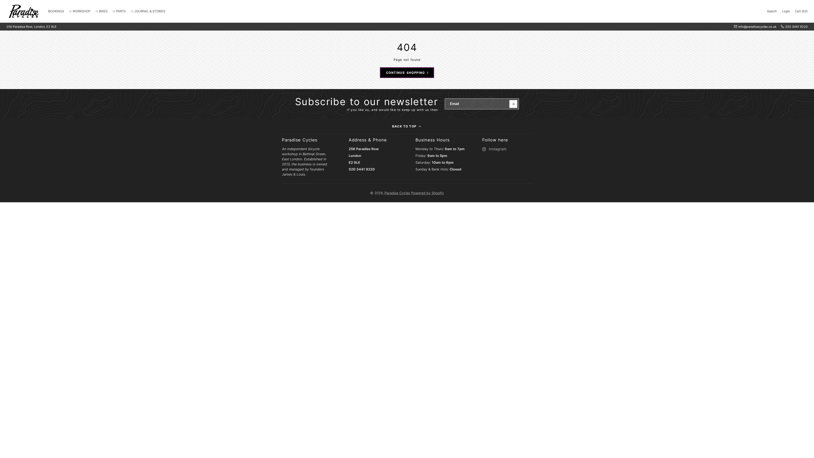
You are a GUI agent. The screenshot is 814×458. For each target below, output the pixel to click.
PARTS (121, 11)
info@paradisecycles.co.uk (757, 26)
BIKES (103, 11)
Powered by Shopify (427, 193)
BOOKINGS (56, 11)
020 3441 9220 (796, 26)
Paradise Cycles (397, 193)
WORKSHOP (81, 11)
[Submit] (513, 104)
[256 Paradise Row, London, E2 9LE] (31, 26)
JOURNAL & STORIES (149, 11)
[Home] (23, 11)
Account (786, 11)
